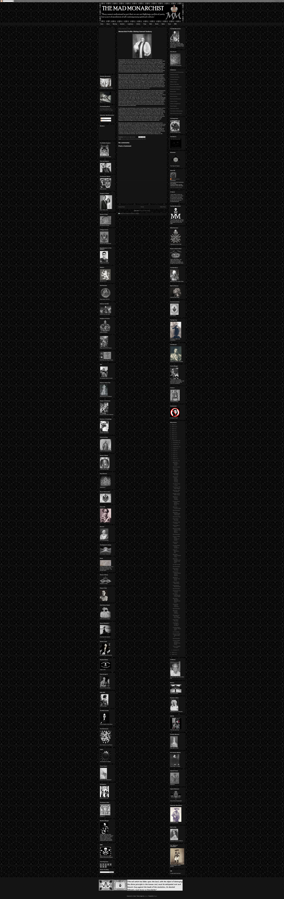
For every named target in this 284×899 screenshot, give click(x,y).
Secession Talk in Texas (176, 522)
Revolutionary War (139, 139)
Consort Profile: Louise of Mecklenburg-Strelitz (176, 642)
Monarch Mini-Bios (174, 84)
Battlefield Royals (174, 74)
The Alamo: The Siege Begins (176, 487)
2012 (173, 436)
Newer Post (121, 207)
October (175, 444)
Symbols (122, 24)
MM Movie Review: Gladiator (175, 498)
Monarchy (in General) (175, 94)
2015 (173, 430)
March (174, 458)
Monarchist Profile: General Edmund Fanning (175, 479)
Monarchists (173, 91)
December (175, 440)
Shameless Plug (176, 516)
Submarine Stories (174, 108)
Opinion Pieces (173, 101)
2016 (173, 428)
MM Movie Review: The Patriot (176, 579)
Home (101, 24)
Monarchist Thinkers (175, 89)
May (174, 454)
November (175, 442)
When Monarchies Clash (176, 113)
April (174, 456)
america (123, 139)
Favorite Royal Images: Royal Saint (177, 629)
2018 (173, 424)
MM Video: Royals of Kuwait (175, 464)
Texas (169, 24)
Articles (138, 24)
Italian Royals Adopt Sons (176, 582)
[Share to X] (142, 137)
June (174, 452)
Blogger (155, 896)
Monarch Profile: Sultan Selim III (177, 635)
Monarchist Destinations (175, 86)
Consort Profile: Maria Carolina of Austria (176, 538)
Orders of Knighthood (175, 103)
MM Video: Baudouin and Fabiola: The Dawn (176, 560)
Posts (103, 118)
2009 (173, 654)
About (108, 24)
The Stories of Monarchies (176, 111)
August (175, 448)
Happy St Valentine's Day (176, 551)
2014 (173, 432)
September (176, 446)
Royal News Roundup (175, 474)
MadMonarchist (176, 179)
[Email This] (139, 137)
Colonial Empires (174, 79)
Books (156, 24)
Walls (150, 24)
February (175, 460)
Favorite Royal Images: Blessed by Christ (176, 503)
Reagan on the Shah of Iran (176, 494)
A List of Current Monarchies (177, 72)
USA (145, 139)
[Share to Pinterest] (144, 137)
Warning (115, 24)
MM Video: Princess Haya (177, 507)
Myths (163, 24)
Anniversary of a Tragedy (176, 591)
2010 (173, 652)
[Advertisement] (142, 192)
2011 (173, 438)
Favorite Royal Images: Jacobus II (176, 546)
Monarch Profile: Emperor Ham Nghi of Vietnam (177, 530)
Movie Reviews (173, 96)
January (175, 650)
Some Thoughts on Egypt (176, 647)
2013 (173, 434)
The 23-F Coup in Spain (176, 484)
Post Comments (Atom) (145, 210)
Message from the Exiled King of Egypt (176, 616)
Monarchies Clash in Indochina (176, 605)
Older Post (163, 207)
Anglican (128, 139)
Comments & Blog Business (177, 586)
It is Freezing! (176, 631)
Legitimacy (130, 24)
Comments (104, 120)
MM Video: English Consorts (175, 612)
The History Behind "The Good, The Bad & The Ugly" (106, 109)
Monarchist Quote (175, 543)
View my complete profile (176, 187)
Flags (144, 24)
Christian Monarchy (174, 77)
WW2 (175, 24)
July (174, 450)
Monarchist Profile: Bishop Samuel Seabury (177, 573)
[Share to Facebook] (143, 137)
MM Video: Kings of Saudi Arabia (177, 555)
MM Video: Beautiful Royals (175, 470)
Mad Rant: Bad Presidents (176, 491)
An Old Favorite (176, 564)
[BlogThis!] (140, 137)
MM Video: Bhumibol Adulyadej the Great (176, 600)
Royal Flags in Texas (176, 526)
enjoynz (146, 896)
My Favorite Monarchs (175, 98)
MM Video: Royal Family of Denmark (176, 513)
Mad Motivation (176, 467)
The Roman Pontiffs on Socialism (176, 624)
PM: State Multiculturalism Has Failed (176, 595)
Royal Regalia (173, 106)
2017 (173, 426)
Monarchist (132, 139)
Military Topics (173, 81)
